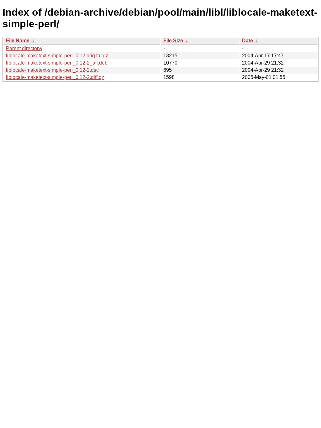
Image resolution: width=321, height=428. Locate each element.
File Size (173, 40)
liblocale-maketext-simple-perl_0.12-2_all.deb (57, 62)
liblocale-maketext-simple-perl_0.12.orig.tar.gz (57, 55)
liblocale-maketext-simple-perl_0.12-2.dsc (52, 70)
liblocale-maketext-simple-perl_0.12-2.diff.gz (55, 77)
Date (247, 40)
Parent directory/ (24, 48)
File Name (17, 40)
